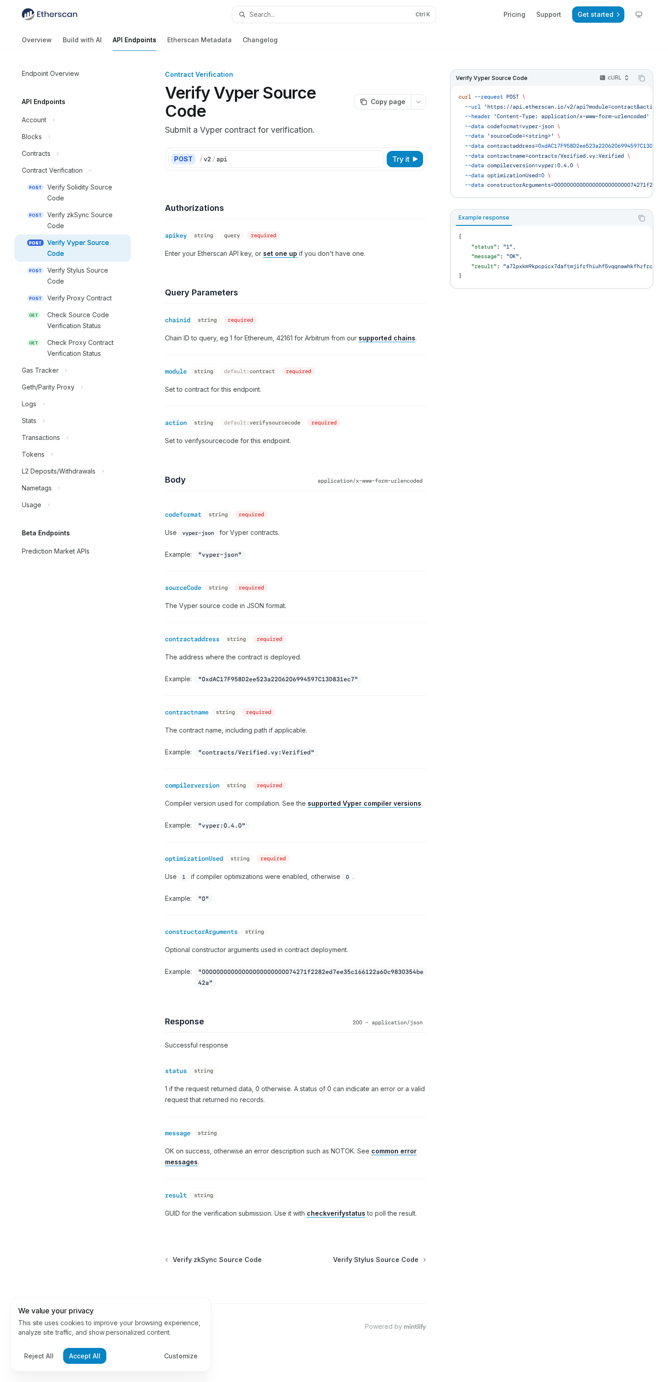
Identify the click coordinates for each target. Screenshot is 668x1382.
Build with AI (82, 40)
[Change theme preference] (639, 14)
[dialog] (111, 1335)
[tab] (484, 217)
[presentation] (551, 141)
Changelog (260, 40)
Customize (181, 1356)
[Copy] (375, 159)
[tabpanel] (551, 257)
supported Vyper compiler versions (364, 803)
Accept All (84, 1356)
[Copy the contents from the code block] (642, 78)
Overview (37, 40)
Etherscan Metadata (199, 40)
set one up (280, 253)
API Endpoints (134, 40)
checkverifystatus (336, 1213)
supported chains (387, 338)
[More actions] (418, 102)
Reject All (39, 1356)
